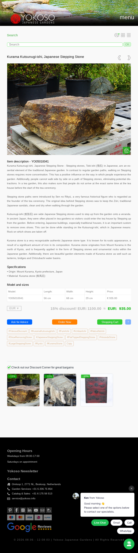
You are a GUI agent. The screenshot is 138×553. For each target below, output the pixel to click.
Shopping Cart (110, 321)
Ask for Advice (19, 321)
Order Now (64, 321)
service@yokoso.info (23, 498)
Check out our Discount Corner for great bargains (42, 367)
